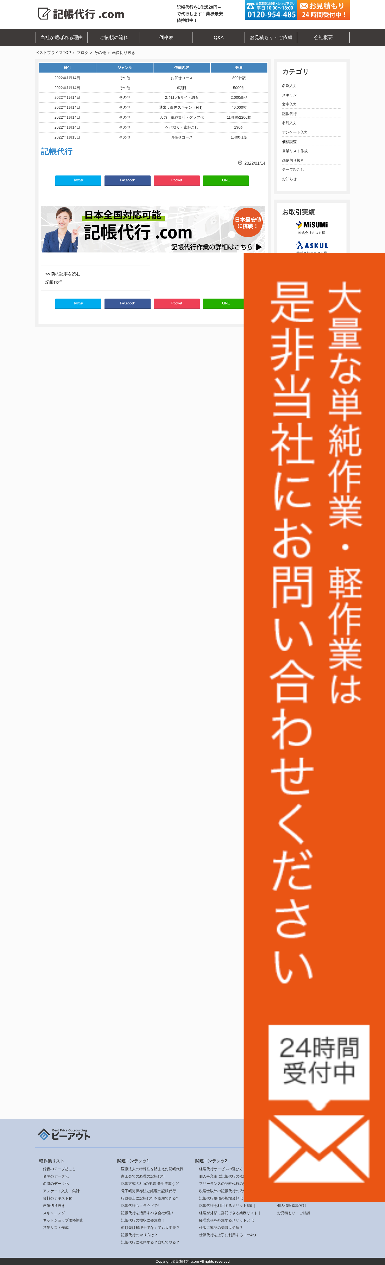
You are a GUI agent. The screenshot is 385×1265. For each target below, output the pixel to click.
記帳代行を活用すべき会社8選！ (147, 1213)
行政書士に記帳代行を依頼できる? (149, 1198)
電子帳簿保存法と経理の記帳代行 (148, 1191)
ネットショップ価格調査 (63, 1220)
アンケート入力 (295, 132)
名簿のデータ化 (56, 1183)
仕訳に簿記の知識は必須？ (221, 1227)
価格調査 (289, 142)
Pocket (176, 180)
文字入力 (289, 104)
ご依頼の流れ (114, 37)
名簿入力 (289, 123)
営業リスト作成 (295, 151)
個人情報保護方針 (291, 1205)
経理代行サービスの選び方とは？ (226, 1169)
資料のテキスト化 (57, 1198)
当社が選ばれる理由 (61, 37)
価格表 (166, 37)
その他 (100, 52)
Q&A (219, 37)
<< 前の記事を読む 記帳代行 (62, 278)
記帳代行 (289, 114)
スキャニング (54, 1213)
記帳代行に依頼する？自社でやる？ (150, 1242)
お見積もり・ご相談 (293, 1213)
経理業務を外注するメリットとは (226, 1220)
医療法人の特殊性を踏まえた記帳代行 (152, 1169)
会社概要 (323, 37)
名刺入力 (289, 86)
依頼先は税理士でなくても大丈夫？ (150, 1227)
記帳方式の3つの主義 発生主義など (150, 1183)
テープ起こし (293, 169)
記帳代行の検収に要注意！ (143, 1220)
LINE (226, 180)
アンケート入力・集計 (61, 1191)
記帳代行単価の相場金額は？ (223, 1198)
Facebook (127, 180)
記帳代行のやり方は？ (139, 1235)
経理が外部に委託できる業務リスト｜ (230, 1213)
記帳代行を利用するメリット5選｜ (227, 1205)
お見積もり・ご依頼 (271, 37)
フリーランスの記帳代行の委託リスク (230, 1183)
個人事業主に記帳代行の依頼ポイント (230, 1176)
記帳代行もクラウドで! (140, 1205)
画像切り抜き (293, 160)
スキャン (289, 95)
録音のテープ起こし (59, 1169)
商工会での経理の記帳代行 (143, 1176)
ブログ (83, 52)
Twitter (78, 180)
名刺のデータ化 (56, 1176)
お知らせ (289, 179)
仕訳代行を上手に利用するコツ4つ (227, 1235)
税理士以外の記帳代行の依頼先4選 (227, 1191)
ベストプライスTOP (53, 52)
